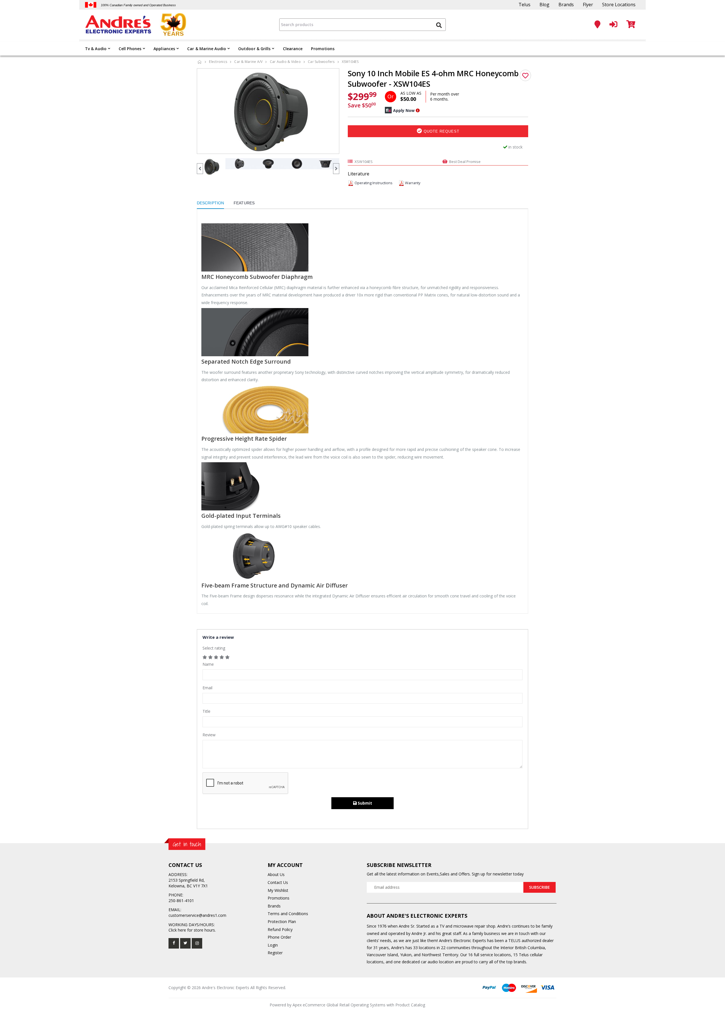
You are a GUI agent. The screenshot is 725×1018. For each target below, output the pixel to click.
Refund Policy (280, 929)
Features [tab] (244, 203)
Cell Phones (130, 48)
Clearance (293, 48)
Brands (566, 4)
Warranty (412, 183)
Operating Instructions (374, 183)
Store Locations (619, 4)
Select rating (213, 648)
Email (207, 687)
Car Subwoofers (321, 61)
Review (209, 734)
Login (273, 945)
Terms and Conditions (288, 913)
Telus (524, 4)
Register (275, 952)
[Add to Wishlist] (525, 75)
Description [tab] (210, 203)
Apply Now (404, 110)
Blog (544, 4)
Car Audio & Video (285, 61)
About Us (276, 874)
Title (206, 711)
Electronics (218, 61)
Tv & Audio (95, 48)
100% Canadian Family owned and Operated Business (138, 5)
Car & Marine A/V (248, 61)
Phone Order (279, 937)
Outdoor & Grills (254, 48)
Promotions (322, 48)
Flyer (588, 4)
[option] (268, 111)
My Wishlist (278, 890)
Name (208, 664)
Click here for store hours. (192, 930)
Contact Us (278, 882)
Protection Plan (282, 921)
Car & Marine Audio (206, 48)
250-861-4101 (181, 900)
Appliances (164, 48)
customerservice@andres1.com (197, 915)
